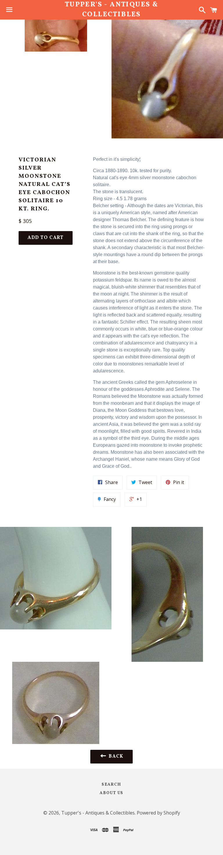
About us (111, 793)
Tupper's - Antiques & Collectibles (111, 10)
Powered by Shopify (158, 813)
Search (111, 784)
